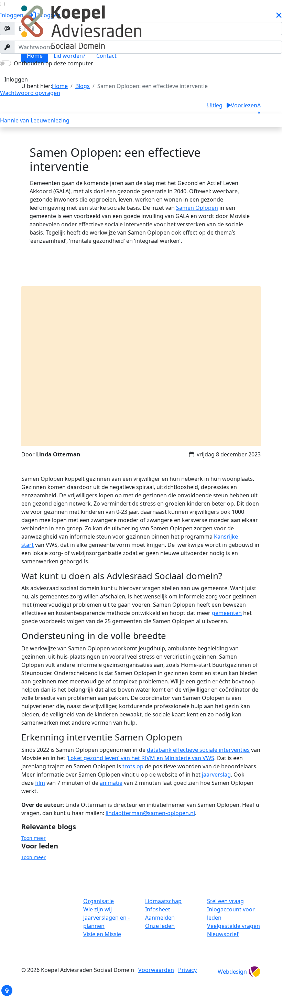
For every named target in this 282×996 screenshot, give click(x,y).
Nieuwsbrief (223, 934)
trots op (132, 766)
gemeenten (227, 613)
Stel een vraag (225, 901)
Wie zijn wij (97, 909)
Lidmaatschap (163, 901)
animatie (111, 783)
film (40, 783)
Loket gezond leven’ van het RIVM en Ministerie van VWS (141, 758)
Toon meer (33, 838)
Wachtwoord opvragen (30, 93)
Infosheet (157, 909)
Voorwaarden (156, 970)
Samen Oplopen (197, 208)
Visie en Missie (102, 934)
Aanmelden (160, 917)
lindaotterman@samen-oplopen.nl (150, 813)
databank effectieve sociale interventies (198, 750)
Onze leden (160, 926)
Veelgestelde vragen (233, 926)
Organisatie (98, 901)
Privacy (187, 970)
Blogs (13, 72)
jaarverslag (216, 774)
